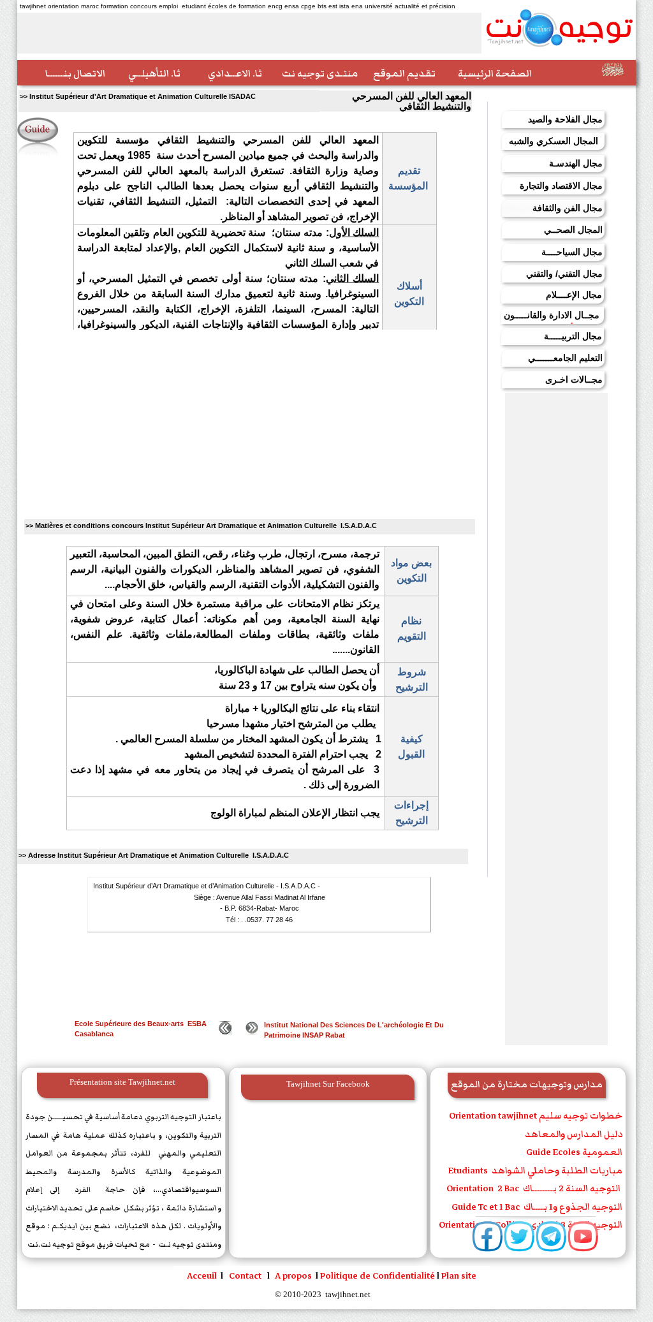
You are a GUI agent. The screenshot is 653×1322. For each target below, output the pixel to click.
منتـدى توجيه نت (320, 73)
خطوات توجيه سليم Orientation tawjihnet (533, 1115)
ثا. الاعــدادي (235, 73)
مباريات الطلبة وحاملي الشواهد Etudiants (535, 1170)
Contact (246, 1275)
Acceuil (202, 1275)
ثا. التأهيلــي (154, 73)
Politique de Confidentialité (377, 1275)
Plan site (458, 1275)
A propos (293, 1275)
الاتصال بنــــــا (75, 73)
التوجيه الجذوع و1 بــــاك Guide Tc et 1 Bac (536, 1207)
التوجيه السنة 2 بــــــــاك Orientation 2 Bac (534, 1188)
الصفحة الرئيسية (495, 73)
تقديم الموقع (404, 73)
